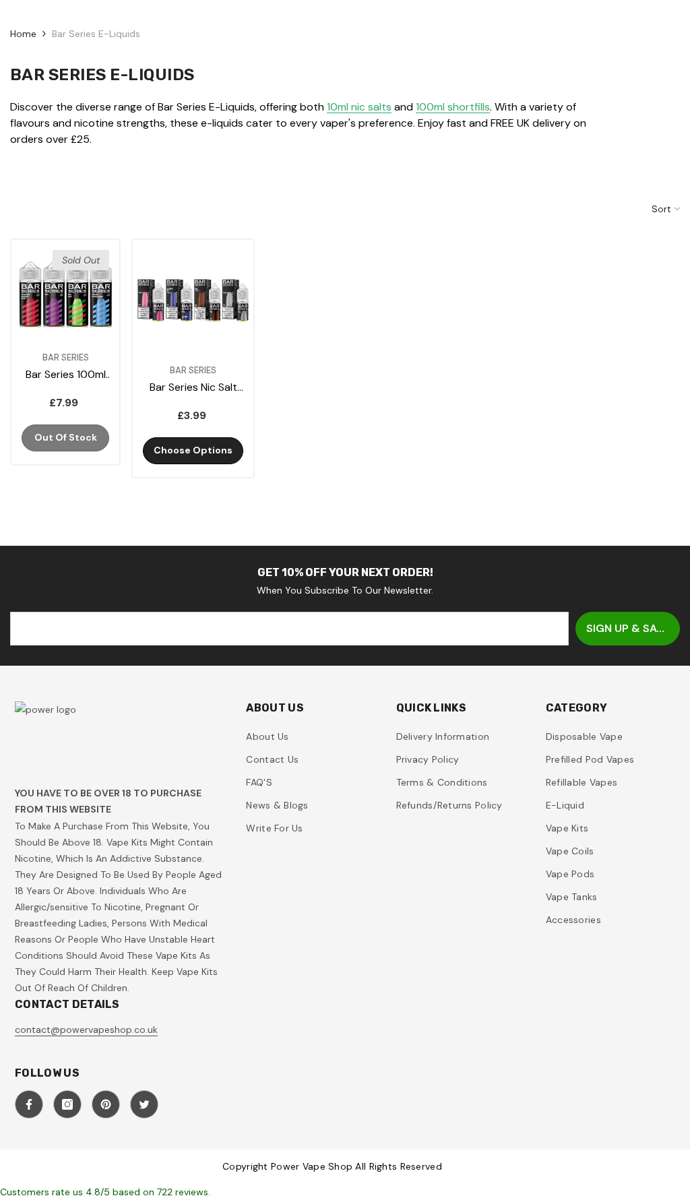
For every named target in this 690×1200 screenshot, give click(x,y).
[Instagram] (67, 1104)
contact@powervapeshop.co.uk (86, 1029)
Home (23, 34)
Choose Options (193, 450)
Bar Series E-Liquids (96, 34)
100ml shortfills (453, 107)
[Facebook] (29, 1104)
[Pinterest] (106, 1104)
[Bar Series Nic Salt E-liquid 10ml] (193, 300)
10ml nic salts (359, 107)
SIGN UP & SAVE (628, 628)
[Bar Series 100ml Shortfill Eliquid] (65, 293)
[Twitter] (144, 1104)
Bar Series (65, 357)
